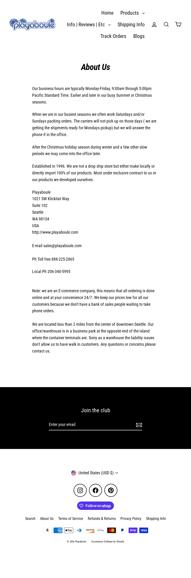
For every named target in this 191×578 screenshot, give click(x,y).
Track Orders (113, 36)
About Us (47, 518)
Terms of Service (70, 518)
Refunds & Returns (102, 518)
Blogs (139, 36)
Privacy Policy (130, 518)
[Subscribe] (138, 424)
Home (107, 13)
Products (130, 13)
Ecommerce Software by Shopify (108, 541)
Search (30, 518)
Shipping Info (131, 24)
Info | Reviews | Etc (86, 24)
